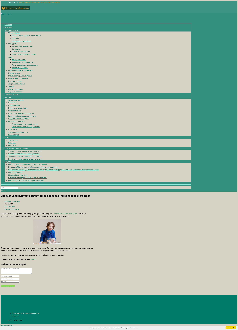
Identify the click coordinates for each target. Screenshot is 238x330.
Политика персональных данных (26, 313)
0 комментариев (11, 209)
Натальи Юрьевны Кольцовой (65, 213)
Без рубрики (9, 206)
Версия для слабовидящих (17, 8)
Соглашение (134, 328)
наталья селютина (12, 201)
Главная (15, 316)
